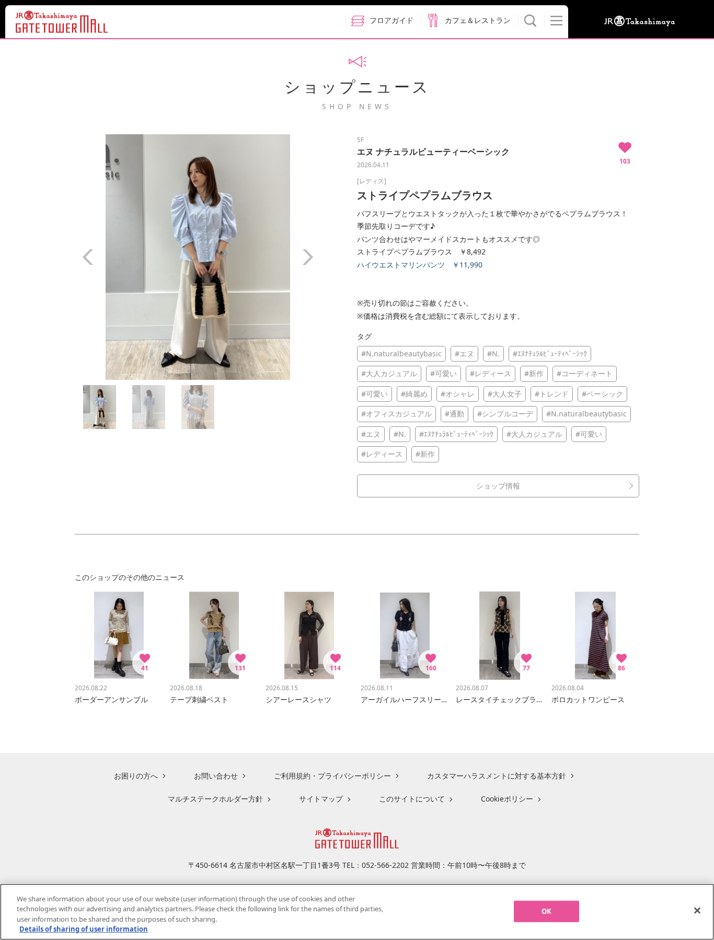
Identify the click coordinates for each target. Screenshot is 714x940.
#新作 (534, 373)
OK (546, 911)
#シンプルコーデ (505, 414)
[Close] (697, 910)
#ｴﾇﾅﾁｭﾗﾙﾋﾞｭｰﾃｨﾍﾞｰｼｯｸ (550, 353)
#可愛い (443, 373)
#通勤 (454, 414)
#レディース (490, 373)
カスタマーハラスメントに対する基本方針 (496, 776)
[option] (197, 257)
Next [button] (307, 257)
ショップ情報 (498, 486)
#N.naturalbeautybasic (401, 353)
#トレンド (552, 394)
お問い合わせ (216, 776)
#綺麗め (414, 394)
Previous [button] (88, 257)
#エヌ (464, 353)
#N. (493, 353)
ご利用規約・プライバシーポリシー (332, 776)
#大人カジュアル (389, 373)
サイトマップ (321, 799)
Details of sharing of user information (83, 929)
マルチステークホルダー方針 (215, 799)
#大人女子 (505, 394)
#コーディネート (585, 373)
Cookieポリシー (507, 799)
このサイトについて (412, 799)
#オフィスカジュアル (396, 414)
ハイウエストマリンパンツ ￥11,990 (419, 265)
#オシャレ (458, 394)
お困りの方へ (136, 776)
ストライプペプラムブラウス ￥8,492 (421, 252)
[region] (357, 912)
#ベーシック (602, 394)
